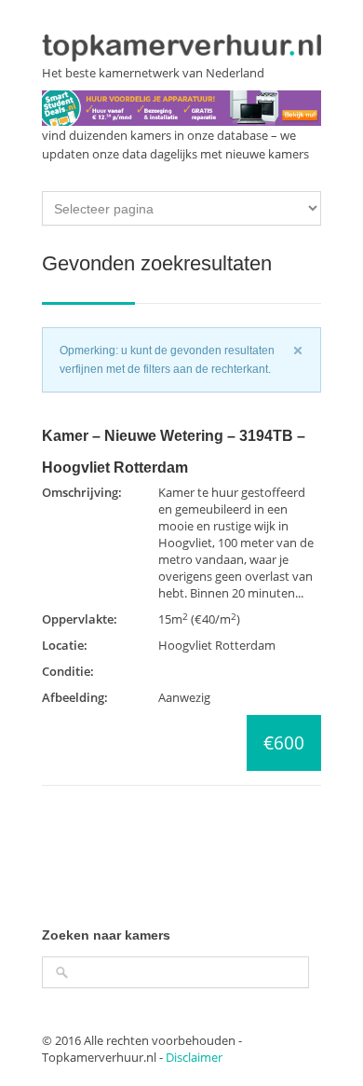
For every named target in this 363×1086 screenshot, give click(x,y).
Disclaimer (194, 1057)
